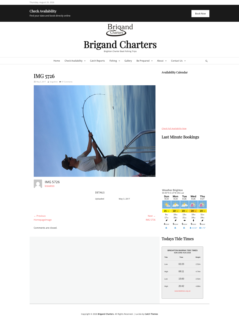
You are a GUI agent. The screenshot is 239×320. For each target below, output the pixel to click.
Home (57, 60)
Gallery (128, 60)
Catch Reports (97, 60)
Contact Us (177, 60)
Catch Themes (151, 314)
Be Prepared (143, 60)
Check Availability (73, 60)
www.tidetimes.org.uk (182, 291)
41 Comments (67, 82)
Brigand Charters (120, 44)
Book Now (200, 13)
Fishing (113, 60)
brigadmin (54, 82)
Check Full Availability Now (174, 128)
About (160, 60)
